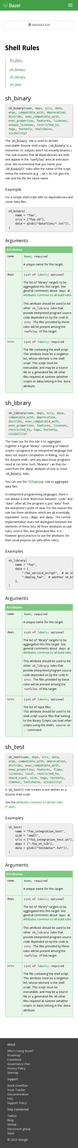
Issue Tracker (16, 1090)
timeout (14, 782)
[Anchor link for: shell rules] (42, 47)
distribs (15, 116)
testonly (25, 129)
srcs (48, 108)
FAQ (10, 1099)
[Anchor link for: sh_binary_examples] (23, 189)
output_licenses (21, 124)
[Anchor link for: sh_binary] (35, 98)
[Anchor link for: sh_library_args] (30, 598)
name (28, 108)
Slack (10, 1133)
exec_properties (21, 120)
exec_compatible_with (41, 116)
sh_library (17, 77)
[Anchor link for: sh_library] (35, 402)
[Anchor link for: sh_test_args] (30, 864)
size (33, 778)
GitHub (11, 1124)
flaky (57, 769)
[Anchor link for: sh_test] (29, 746)
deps (38, 108)
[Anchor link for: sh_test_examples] (25, 818)
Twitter (12, 1116)
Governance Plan (18, 1064)
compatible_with (31, 112)
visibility (17, 133)
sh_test (15, 84)
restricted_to (47, 124)
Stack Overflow (17, 1085)
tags (12, 129)
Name (27, 256)
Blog (10, 1120)
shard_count (18, 778)
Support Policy (17, 1103)
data (58, 108)
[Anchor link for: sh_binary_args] (30, 240)
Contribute (14, 1060)
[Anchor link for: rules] (24, 60)
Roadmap (13, 1055)
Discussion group (19, 1129)
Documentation (17, 1094)
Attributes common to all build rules (47, 295)
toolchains (43, 129)
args (12, 112)
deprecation (56, 112)
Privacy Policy (16, 1068)
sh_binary (17, 69)
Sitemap (12, 1073)
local (29, 773)
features (43, 120)
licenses (60, 120)
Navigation (40, 25)
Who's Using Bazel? (20, 1051)
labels (42, 274)
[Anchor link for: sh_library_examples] (25, 551)
